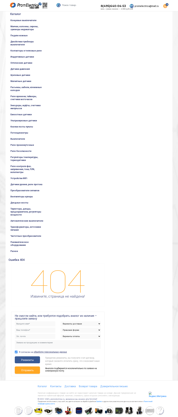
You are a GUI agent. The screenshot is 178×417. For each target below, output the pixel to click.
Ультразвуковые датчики (23, 120)
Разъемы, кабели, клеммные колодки (26, 89)
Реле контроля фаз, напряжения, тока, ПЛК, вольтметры (22, 169)
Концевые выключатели (23, 20)
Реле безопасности (20, 151)
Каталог (15, 14)
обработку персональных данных (50, 352)
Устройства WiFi (18, 178)
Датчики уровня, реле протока (26, 184)
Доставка (70, 386)
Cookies (99, 401)
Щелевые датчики (20, 75)
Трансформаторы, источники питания (25, 228)
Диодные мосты (19, 203)
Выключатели (17, 139)
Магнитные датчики (20, 81)
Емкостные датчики (21, 114)
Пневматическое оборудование (19, 243)
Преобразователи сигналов (24, 190)
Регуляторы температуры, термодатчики (24, 158)
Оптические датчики (21, 63)
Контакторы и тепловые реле (26, 51)
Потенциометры (19, 133)
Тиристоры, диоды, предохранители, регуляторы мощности (25, 212)
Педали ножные (19, 35)
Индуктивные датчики (22, 57)
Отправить (27, 370)
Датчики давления (20, 69)
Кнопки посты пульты (21, 127)
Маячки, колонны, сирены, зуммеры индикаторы (24, 28)
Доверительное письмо (114, 386)
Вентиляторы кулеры (21, 196)
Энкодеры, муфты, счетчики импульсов (25, 107)
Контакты (55, 386)
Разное (14, 251)
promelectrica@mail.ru (147, 6)
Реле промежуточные (22, 145)
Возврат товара (88, 386)
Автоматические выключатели (26, 221)
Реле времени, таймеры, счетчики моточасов (23, 98)
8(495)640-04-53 (113, 6)
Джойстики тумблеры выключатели (22, 43)
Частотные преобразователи (25, 236)
